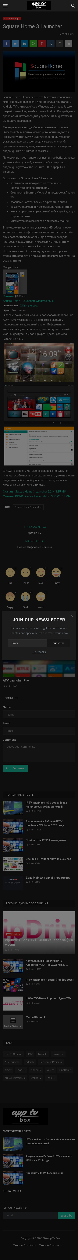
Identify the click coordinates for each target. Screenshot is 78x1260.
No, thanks (39, 652)
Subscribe (59, 643)
